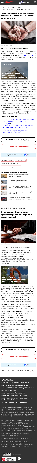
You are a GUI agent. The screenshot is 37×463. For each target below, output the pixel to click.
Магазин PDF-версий (20, 385)
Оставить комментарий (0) (18, 146)
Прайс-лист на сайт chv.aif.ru (13, 393)
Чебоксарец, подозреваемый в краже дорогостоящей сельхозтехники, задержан (18, 127)
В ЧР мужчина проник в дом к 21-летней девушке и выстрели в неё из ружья (20, 187)
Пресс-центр (6, 385)
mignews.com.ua (6, 45)
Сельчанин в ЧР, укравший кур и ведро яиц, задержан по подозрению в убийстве (18, 121)
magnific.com (5, 244)
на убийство (29, 55)
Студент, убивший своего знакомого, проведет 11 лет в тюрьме (19, 175)
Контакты (5, 383)
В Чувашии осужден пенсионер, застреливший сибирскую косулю (18, 181)
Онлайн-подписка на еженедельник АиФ (17, 388)
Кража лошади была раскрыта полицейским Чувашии (15, 132)
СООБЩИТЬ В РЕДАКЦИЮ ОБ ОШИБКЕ (14, 402)
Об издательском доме (20, 383)
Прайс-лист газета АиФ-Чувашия (14, 395)
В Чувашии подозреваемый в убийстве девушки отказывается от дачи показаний (20, 198)
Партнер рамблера (17, 454)
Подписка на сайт (8, 390)
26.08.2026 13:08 (6, 208)
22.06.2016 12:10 (5, 7)
